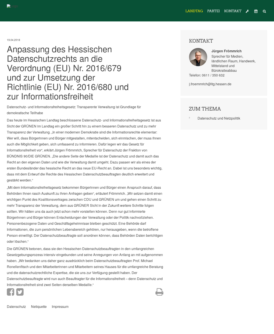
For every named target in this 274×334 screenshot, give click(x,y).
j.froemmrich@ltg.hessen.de (210, 83)
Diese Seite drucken (159, 292)
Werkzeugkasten (248, 11)
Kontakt (232, 11)
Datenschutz (16, 306)
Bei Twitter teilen (20, 292)
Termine (256, 11)
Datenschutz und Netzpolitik (219, 118)
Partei (213, 11)
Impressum (60, 306)
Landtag (194, 11)
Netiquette (39, 306)
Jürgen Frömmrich (226, 50)
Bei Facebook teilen (10, 292)
